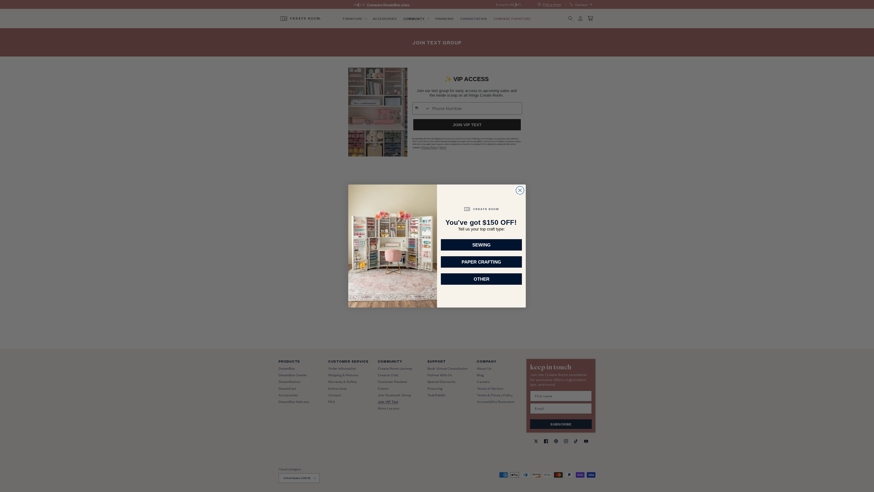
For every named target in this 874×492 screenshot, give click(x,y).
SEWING (481, 244)
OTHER (481, 279)
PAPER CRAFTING (481, 261)
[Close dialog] (520, 190)
